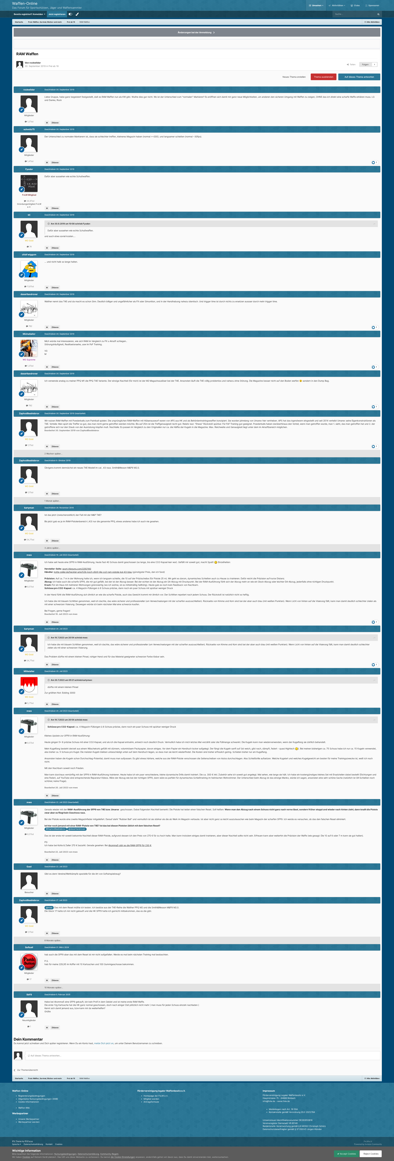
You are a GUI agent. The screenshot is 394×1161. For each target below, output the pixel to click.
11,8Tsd (30, 286)
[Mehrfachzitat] (47, 123)
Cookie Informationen (28, 1102)
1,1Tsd (30, 445)
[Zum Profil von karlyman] (29, 522)
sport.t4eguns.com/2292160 (76, 568)
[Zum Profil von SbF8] (29, 1008)
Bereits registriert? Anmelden (29, 14)
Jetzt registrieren (56, 14)
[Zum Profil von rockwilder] (19, 64)
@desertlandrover (76, 829)
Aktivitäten (337, 5)
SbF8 (29, 994)
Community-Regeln (109, 1154)
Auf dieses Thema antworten (359, 77)
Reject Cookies (370, 1153)
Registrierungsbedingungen (31, 1096)
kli (29, 214)
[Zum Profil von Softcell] (29, 961)
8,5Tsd (30, 586)
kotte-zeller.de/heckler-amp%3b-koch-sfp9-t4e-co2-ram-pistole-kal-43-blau (93, 572)
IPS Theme (17, 1141)
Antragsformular (151, 1102)
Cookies (58, 1144)
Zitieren (55, 123)
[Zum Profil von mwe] (29, 569)
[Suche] (378, 14)
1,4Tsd (30, 161)
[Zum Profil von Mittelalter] (29, 685)
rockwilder (35, 62)
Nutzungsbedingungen (65, 1154)
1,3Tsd (30, 366)
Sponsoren (373, 5)
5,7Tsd (30, 703)
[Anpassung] (70, 14)
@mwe (49, 907)
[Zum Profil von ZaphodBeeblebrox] (29, 427)
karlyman (29, 507)
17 (30, 979)
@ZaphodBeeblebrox (55, 829)
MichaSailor (29, 334)
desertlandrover (29, 294)
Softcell (29, 947)
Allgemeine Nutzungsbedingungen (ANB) (38, 1099)
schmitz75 (29, 129)
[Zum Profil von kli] (29, 229)
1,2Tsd (30, 121)
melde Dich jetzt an (104, 1043)
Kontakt (49, 1144)
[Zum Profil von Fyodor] (29, 183)
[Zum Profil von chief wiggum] (29, 268)
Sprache (16, 1144)
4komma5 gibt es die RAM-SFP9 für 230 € (129, 845)
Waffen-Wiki (24, 1108)
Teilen (352, 64)
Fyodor (29, 169)
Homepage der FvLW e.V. (156, 1096)
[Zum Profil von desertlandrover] (29, 308)
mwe (29, 555)
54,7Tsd (30, 539)
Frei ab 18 (54, 66)
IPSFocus (29, 1141)
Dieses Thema (365, 14)
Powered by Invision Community (368, 1144)
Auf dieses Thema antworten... (45, 1055)
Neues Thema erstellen (294, 77)
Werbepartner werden (29, 1122)
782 (30, 326)
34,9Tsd (30, 201)
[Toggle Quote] (49, 223)
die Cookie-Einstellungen (123, 1157)
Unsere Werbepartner (28, 1119)
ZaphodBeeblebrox (29, 413)
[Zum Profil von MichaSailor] (29, 348)
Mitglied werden (151, 1099)
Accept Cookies (347, 1153)
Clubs (357, 5)
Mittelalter (29, 671)
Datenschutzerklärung (33, 1144)
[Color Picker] (77, 14)
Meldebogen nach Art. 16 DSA (283, 1109)
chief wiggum (29, 254)
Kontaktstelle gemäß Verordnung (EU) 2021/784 (292, 1112)
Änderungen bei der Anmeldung (194, 32)
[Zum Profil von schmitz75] (29, 143)
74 (30, 246)
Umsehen (317, 5)
